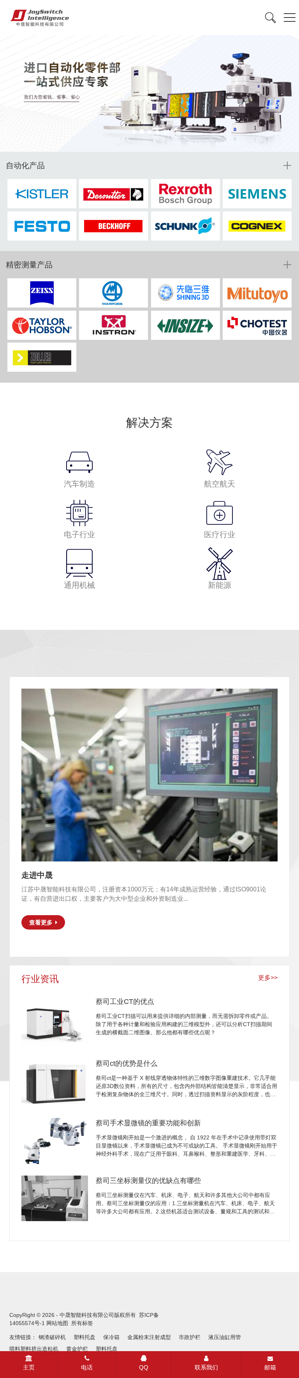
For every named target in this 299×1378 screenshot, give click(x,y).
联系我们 (206, 1367)
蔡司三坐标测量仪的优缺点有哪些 (148, 1181)
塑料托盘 (84, 1337)
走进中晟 (37, 875)
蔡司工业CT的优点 (125, 1001)
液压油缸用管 (224, 1337)
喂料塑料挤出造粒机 (33, 1349)
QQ (143, 1367)
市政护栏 (190, 1337)
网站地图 (57, 1323)
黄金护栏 (77, 1349)
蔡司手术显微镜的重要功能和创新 (148, 1123)
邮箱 (270, 1367)
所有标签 (82, 1323)
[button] (134, 131)
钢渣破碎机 (52, 1337)
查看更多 (41, 922)
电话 (87, 1367)
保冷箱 (111, 1337)
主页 (29, 1367)
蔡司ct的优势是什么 (126, 1063)
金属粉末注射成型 (149, 1337)
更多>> (268, 977)
